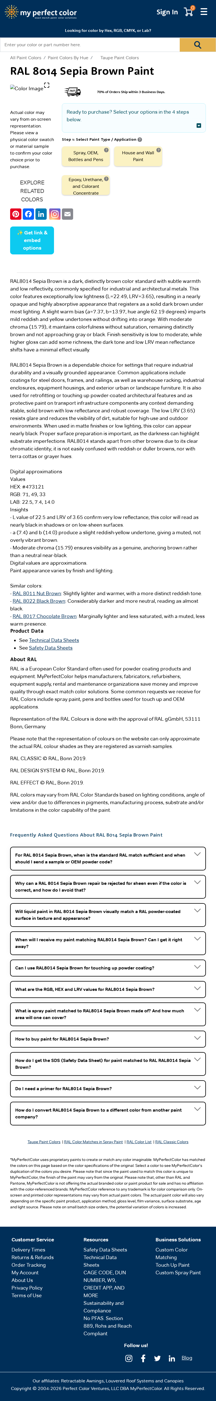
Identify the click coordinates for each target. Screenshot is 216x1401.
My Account (25, 1272)
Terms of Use (27, 1295)
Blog (187, 1358)
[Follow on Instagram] (128, 1358)
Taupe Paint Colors (119, 57)
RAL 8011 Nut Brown (37, 593)
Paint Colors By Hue (68, 57)
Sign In (167, 11)
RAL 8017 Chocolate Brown (44, 616)
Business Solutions (178, 1240)
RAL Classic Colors (171, 1141)
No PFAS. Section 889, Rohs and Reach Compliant (108, 1325)
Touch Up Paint (173, 1265)
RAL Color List (139, 1141)
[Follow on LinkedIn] (171, 1358)
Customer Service (33, 1240)
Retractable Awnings (82, 1381)
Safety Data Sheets (51, 648)
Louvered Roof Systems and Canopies (145, 1381)
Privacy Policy (27, 1288)
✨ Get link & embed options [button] (32, 240)
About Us (22, 1280)
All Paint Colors (25, 57)
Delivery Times (28, 1250)
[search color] (198, 45)
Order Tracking (29, 1265)
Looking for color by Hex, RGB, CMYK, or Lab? (108, 30)
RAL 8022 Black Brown (39, 601)
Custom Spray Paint (178, 1272)
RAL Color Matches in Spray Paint (93, 1141)
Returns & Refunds (33, 1257)
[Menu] (204, 12)
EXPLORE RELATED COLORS (32, 191)
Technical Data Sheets (54, 640)
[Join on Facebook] (143, 1358)
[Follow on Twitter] (157, 1358)
